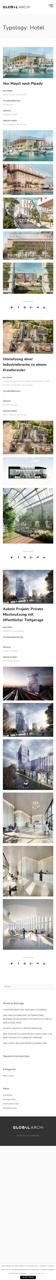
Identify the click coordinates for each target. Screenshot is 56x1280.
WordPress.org (10, 1108)
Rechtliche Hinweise (28, 1136)
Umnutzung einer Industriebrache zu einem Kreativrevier (24, 365)
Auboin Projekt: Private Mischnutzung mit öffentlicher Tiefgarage (23, 614)
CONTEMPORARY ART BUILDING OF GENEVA (25, 1009)
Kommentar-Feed (11, 1103)
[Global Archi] (16, 7)
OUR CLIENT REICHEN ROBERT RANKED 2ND (25, 1043)
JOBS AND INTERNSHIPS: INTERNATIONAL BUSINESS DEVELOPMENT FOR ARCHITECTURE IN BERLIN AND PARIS (27, 1019)
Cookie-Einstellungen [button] (37, 1273)
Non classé (9, 1075)
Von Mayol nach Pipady (23, 83)
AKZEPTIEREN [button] (28, 1277)
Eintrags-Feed (9, 1099)
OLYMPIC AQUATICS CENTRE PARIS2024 (22, 1028)
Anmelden (7, 1095)
